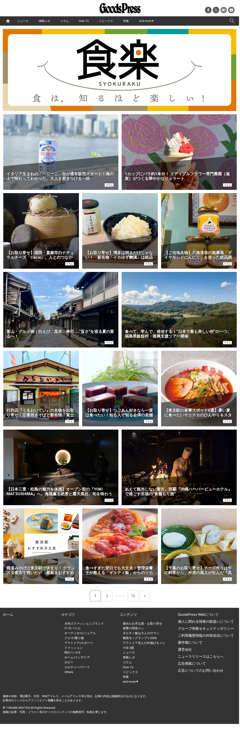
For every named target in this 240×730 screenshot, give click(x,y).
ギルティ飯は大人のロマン (141, 633)
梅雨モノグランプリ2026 (140, 638)
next (144, 596)
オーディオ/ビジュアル (80, 633)
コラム (64, 21)
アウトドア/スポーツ (78, 643)
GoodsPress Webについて (198, 614)
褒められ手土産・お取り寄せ (142, 623)
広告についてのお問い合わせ (200, 670)
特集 (126, 21)
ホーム (8, 614)
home (8, 21)
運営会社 (185, 649)
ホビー (69, 662)
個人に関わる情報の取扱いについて (206, 621)
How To (84, 21)
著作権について (190, 642)
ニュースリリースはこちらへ (200, 656)
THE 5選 (128, 648)
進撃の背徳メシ (133, 628)
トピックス (106, 21)
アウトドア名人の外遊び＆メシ (144, 643)
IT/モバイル (72, 628)
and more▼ (146, 21)
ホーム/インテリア (77, 657)
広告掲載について (192, 663)
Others (68, 672)
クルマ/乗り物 (74, 638)
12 (134, 596)
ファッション (73, 648)
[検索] (232, 21)
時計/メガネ (72, 652)
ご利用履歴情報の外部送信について (206, 635)
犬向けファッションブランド (84, 623)
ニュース (22, 21)
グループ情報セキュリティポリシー (206, 628)
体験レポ (44, 21)
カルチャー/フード (77, 667)
